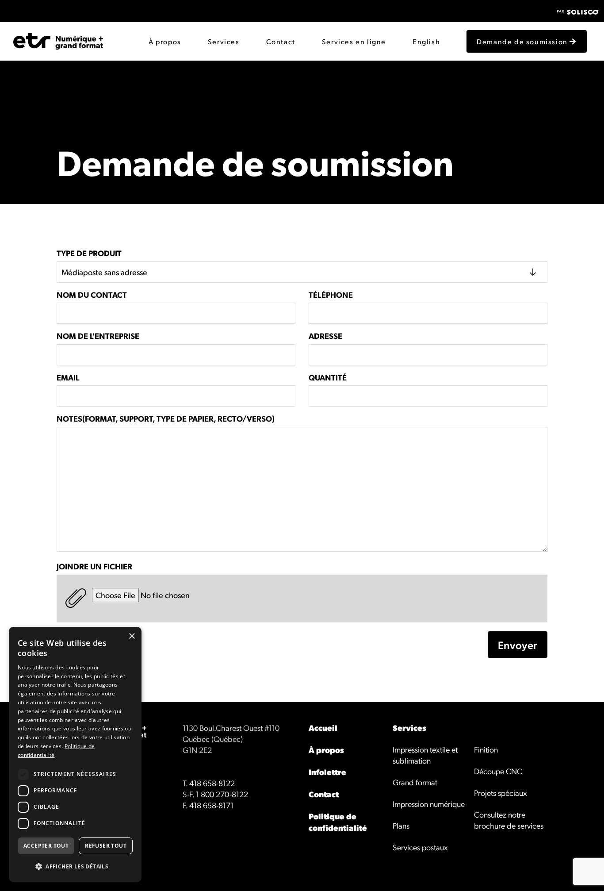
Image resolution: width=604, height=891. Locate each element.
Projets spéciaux (500, 792)
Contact (280, 41)
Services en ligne (354, 41)
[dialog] (75, 754)
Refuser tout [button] (105, 845)
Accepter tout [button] (46, 845)
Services (224, 41)
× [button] (131, 636)
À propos (165, 41)
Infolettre (327, 772)
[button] (75, 866)
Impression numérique (429, 804)
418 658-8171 (211, 805)
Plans (401, 825)
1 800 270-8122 (222, 794)
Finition (486, 749)
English (426, 41)
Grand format (415, 782)
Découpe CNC (498, 771)
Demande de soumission (523, 41)
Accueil (323, 727)
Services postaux (420, 847)
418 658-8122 (212, 783)
